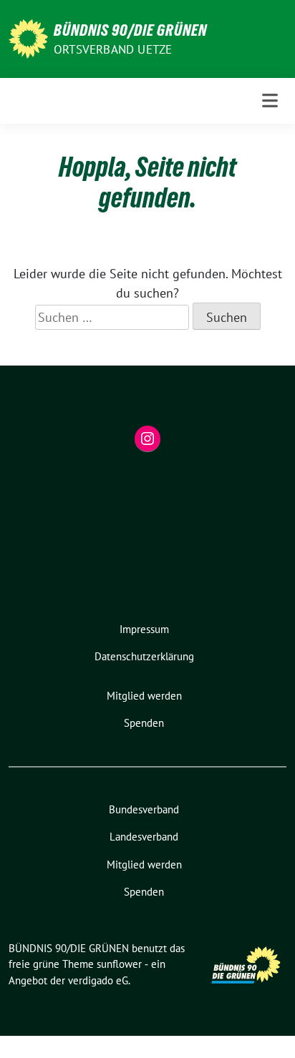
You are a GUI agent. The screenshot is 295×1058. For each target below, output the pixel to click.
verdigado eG (98, 980)
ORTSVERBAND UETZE (113, 49)
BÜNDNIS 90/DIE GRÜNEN (130, 30)
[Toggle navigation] (269, 100)
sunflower (119, 964)
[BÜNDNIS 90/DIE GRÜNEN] (28, 37)
